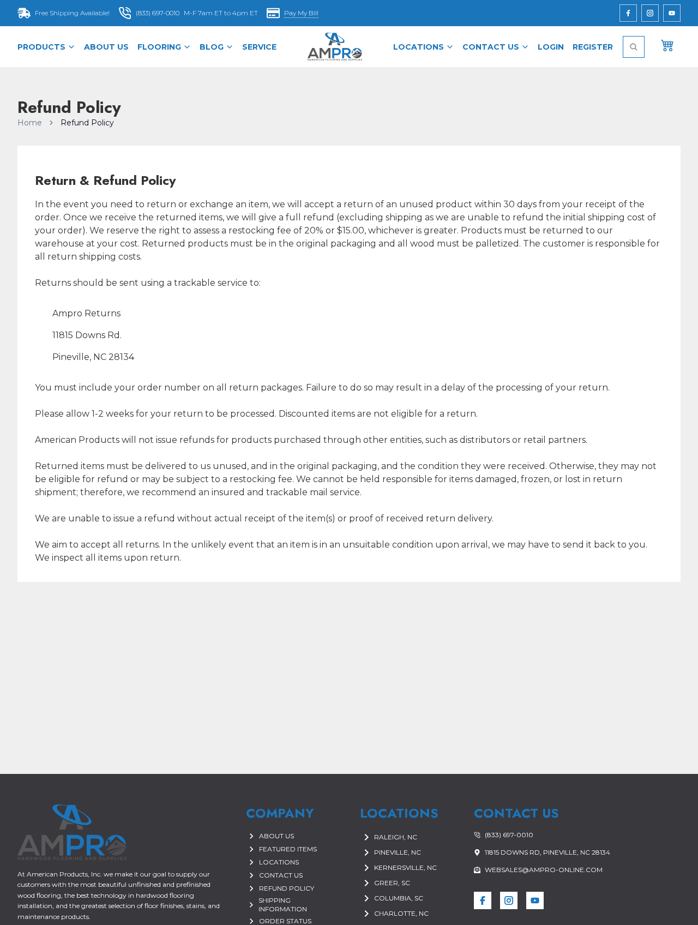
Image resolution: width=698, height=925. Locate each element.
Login (551, 47)
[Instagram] (650, 13)
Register (593, 47)
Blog (212, 47)
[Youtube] (672, 13)
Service (259, 47)
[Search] (634, 47)
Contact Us (490, 47)
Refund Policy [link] (87, 123)
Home (29, 123)
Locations (418, 47)
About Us (106, 47)
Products (41, 47)
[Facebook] (628, 13)
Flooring (159, 47)
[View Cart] (667, 44)
